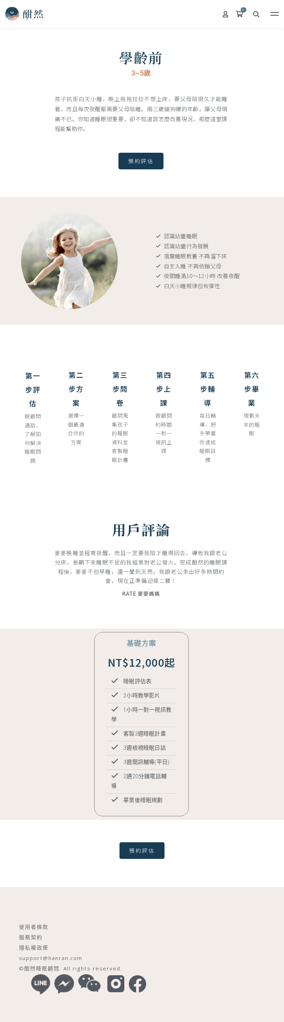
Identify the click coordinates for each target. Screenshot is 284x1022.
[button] (140, 161)
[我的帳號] (225, 14)
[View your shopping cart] (241, 14)
